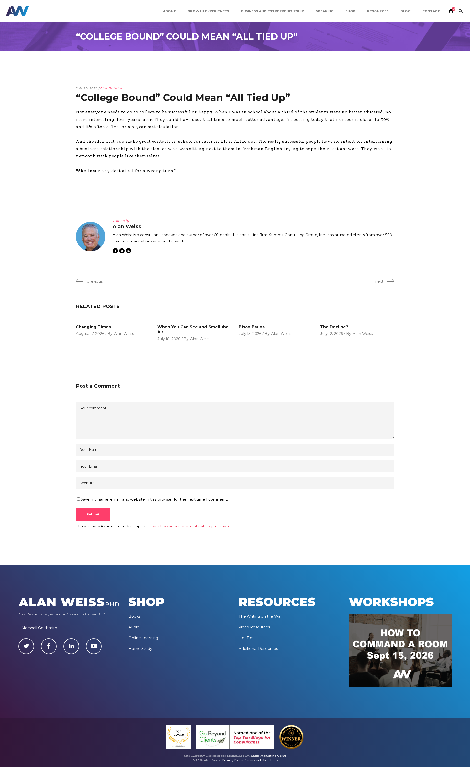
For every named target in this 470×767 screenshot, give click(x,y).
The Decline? (334, 327)
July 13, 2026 (250, 333)
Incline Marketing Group (267, 756)
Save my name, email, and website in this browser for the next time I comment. (154, 499)
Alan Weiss (124, 333)
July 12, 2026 (331, 333)
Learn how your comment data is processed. (189, 526)
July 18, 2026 (168, 338)
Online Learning (143, 638)
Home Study (140, 648)
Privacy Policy (232, 760)
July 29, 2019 (86, 88)
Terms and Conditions (261, 760)
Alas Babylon (111, 88)
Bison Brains (252, 327)
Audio (134, 627)
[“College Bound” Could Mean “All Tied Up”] (90, 236)
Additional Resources (258, 648)
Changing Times (93, 327)
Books (134, 616)
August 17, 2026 (90, 333)
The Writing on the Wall (260, 616)
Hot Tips (246, 638)
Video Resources (254, 627)
